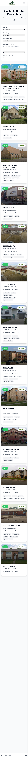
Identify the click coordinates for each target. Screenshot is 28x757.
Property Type (6, 32)
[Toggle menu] (24, 3)
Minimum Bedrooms (8, 50)
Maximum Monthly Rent (9, 44)
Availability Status (7, 38)
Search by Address (8, 55)
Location (5, 27)
